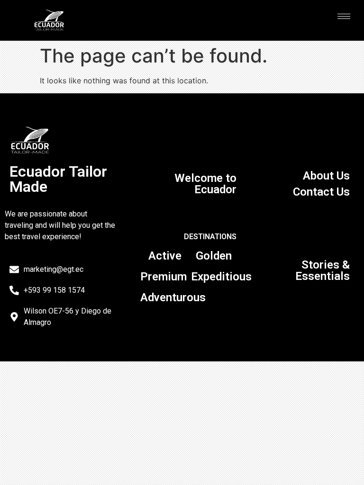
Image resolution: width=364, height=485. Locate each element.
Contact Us (321, 191)
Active (165, 255)
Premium (163, 276)
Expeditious (221, 276)
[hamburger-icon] (344, 16)
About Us (326, 175)
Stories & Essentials (322, 270)
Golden (214, 255)
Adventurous (173, 297)
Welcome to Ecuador (205, 183)
